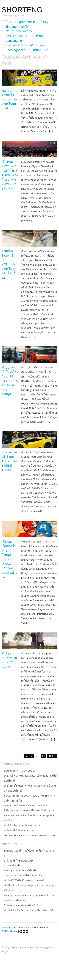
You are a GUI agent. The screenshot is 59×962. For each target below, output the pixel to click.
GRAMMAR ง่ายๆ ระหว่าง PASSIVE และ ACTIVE (30, 835)
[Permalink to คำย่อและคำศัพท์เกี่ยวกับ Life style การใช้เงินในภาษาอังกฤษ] (29, 355)
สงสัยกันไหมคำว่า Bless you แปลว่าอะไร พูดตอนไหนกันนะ (10, 264)
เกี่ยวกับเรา (40, 50)
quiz (43, 45)
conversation (15, 40)
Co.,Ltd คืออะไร (12, 865)
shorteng (6, 927)
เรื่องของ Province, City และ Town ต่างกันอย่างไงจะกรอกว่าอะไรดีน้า (10, 175)
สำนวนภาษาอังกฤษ (19, 31)
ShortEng (22, 10)
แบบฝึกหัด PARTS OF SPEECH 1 (21, 770)
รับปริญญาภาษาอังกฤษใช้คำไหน (21, 870)
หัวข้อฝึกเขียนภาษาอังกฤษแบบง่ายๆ (22, 825)
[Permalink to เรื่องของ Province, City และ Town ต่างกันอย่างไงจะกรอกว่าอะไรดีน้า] (29, 149)
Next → (52, 755)
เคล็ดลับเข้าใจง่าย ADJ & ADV (19, 830)
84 (43, 755)
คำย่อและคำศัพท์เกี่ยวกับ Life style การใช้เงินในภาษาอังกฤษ (10, 381)
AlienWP (6, 951)
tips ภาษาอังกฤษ (17, 35)
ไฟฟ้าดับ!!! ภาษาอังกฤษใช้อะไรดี (21, 905)
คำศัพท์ (7, 21)
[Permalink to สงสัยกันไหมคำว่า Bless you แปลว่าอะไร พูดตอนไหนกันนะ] (29, 239)
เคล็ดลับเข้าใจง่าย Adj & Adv (19, 860)
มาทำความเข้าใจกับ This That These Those (10, 461)
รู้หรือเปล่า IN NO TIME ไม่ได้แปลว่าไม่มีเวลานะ (29, 810)
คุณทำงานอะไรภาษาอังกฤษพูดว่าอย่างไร (25, 805)
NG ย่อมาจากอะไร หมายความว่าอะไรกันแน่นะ (9, 99)
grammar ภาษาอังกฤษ (34, 21)
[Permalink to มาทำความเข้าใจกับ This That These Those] (29, 440)
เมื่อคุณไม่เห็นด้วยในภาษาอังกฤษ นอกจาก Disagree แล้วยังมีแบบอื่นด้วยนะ (10, 559)
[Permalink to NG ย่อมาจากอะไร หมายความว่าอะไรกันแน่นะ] (29, 78)
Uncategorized (15, 50)
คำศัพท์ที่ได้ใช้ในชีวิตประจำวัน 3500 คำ (24, 880)
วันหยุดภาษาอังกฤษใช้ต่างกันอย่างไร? (23, 875)
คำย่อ (40, 35)
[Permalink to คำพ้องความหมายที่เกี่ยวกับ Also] (29, 641)
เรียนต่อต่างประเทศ (19, 45)
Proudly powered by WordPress (17, 947)
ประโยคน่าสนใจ (17, 26)
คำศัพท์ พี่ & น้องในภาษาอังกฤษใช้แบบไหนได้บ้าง (29, 910)
